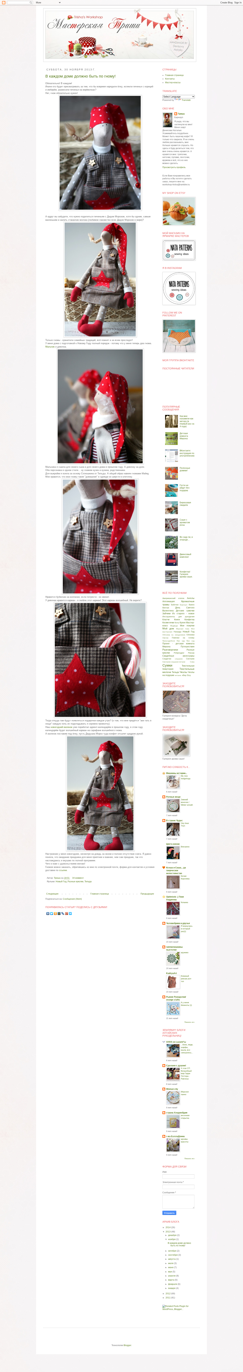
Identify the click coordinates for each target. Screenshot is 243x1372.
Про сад (190, 641)
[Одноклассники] (55, 913)
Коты (177, 623)
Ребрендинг (179, 653)
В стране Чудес (174, 820)
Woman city (172, 1089)
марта (171, 1280)
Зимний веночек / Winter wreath (187, 802)
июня (171, 1267)
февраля (173, 1284)
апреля (172, 1276)
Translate (186, 100)
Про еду (181, 641)
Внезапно (185, 847)
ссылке (63, 870)
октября (172, 1251)
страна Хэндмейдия (176, 1112)
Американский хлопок (173, 598)
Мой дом (168, 628)
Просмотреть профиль (174, 167)
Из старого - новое (183, 613)
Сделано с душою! (176, 1065)
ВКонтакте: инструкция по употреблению (187, 453)
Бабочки (174, 605)
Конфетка (189, 619)
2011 (168, 1297)
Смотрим (190, 659)
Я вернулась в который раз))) (186, 928)
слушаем (179, 659)
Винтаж (165, 608)
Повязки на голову (183, 638)
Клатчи (166, 619)
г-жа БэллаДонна (175, 1136)
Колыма (184, 902)
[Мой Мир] (59, 913)
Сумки (167, 665)
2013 (168, 1231)
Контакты (170, 79)
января (172, 1288)
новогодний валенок (61, 727)
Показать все (189, 1022)
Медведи (174, 626)
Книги (177, 619)
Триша (57, 878)
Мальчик (50, 346)
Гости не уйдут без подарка (184, 488)
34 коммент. (78, 878)
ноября (172, 1239)
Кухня (183, 622)
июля (171, 1263)
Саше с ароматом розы (185, 522)
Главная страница (99, 894)
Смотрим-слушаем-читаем (173, 662)
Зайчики (166, 613)
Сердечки (166, 659)
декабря (172, 1235)
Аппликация (168, 601)
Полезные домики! (185, 469)
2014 (168, 1227)
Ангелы (190, 598)
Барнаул (183, 605)
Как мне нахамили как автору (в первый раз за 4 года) (187, 421)
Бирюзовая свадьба (185, 503)
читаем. (178, 675)
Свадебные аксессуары (178, 656)
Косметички (168, 622)
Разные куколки (75, 881)
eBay (184, 675)
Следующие (52, 894)
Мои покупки (187, 625)
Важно (191, 605)
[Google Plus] (66, 913)
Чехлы (183, 672)
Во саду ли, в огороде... (186, 538)
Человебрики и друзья (178, 923)
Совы (192, 662)
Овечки (165, 638)
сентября (173, 1255)
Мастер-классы (173, 82)
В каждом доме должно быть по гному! (80, 76)
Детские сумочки (185, 610)
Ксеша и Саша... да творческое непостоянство (176, 870)
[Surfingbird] (70, 913)
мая (170, 1271)
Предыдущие (147, 894)
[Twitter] (52, 913)
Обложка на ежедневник (173, 635)
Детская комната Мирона (184, 436)
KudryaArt (171, 973)
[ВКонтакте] (48, 913)
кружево (184, 952)
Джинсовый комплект (185, 555)
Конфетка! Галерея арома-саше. (186, 574)
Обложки (190, 635)
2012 (168, 1293)
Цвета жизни (172, 844)
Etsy (189, 675)
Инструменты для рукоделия (178, 616)
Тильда (88, 881)
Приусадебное (168, 641)
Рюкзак (191, 653)
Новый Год (61, 881)
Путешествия (187, 646)
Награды (177, 632)
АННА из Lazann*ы (176, 1042)
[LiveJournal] (63, 913)
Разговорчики (170, 649)
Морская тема (182, 629)
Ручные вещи (173, 797)
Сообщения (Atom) (72, 899)
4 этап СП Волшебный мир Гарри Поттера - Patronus (186, 1073)
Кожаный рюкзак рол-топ (186, 978)
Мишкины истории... (176, 773)
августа (172, 1259)
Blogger (127, 1345)
